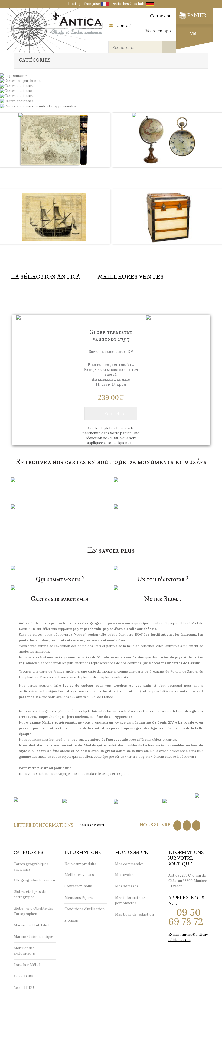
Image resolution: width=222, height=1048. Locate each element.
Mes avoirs (124, 874)
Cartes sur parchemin (59, 599)
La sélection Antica (45, 277)
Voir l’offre (115, 413)
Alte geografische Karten (34, 880)
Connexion (161, 16)
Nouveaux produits (80, 864)
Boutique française (84, 3)
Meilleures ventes (79, 874)
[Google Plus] (196, 825)
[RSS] (187, 825)
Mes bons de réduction (134, 914)
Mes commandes (129, 864)
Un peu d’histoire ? (162, 579)
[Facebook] (177, 825)
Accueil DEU (24, 987)
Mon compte (131, 852)
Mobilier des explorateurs (168, 250)
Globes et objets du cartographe (168, 174)
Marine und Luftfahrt (31, 925)
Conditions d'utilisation (84, 909)
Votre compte (159, 30)
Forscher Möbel (27, 965)
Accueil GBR (23, 976)
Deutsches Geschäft (128, 3)
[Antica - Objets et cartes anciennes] (55, 31)
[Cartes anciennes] (17, 90)
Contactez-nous (78, 886)
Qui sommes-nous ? (60, 579)
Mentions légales (78, 897)
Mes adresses (126, 886)
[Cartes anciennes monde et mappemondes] (38, 106)
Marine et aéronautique (54, 250)
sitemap (71, 920)
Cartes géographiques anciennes (54, 174)
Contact (124, 25)
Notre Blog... (162, 599)
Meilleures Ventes (130, 277)
